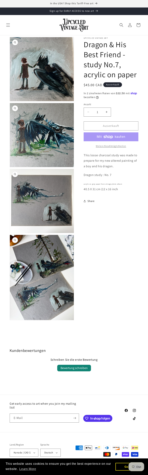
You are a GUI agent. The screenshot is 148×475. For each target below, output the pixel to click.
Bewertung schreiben (74, 368)
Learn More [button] (27, 469)
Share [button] (91, 201)
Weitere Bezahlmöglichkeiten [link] (111, 146)
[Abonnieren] (74, 418)
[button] (8, 25)
